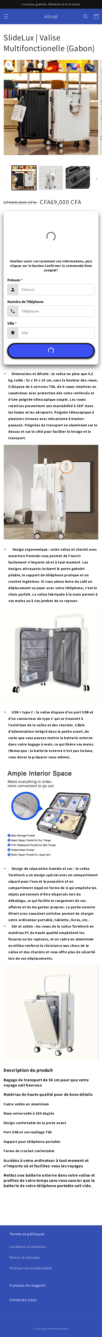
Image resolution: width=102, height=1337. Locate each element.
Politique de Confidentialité (30, 1268)
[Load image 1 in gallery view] (24, 178)
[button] (6, 16)
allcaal (45, 1328)
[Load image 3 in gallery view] (77, 178)
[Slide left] (5, 179)
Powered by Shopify (58, 1328)
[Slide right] (97, 179)
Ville (12, 323)
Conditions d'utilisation (27, 1247)
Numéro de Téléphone (25, 301)
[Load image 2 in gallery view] (51, 178)
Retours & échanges (24, 1257)
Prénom (15, 280)
